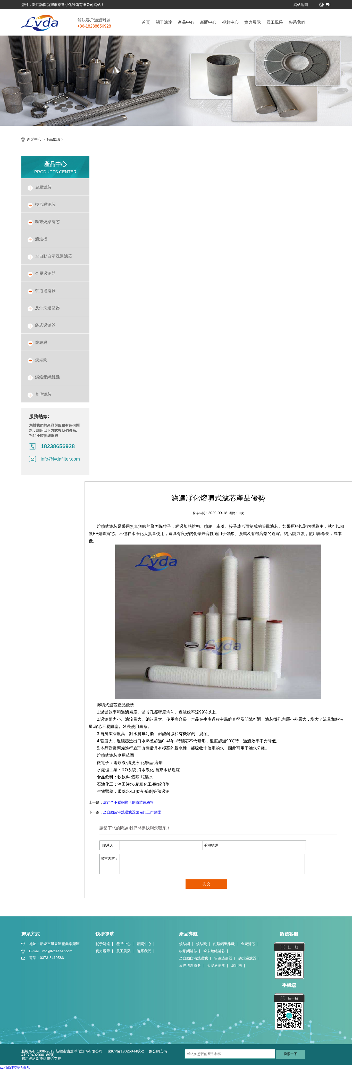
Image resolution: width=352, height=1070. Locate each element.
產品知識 (53, 139)
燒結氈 (201, 944)
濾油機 (236, 965)
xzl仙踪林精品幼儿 (15, 1067)
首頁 (146, 22)
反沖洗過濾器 (190, 965)
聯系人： (109, 845)
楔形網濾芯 (188, 951)
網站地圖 (301, 5)
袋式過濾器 (247, 958)
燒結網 (184, 944)
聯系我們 (297, 22)
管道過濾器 (223, 958)
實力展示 (252, 22)
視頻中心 (230, 22)
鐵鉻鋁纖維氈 (224, 944)
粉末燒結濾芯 (214, 951)
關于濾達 (164, 22)
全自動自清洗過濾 (193, 958)
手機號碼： (213, 845)
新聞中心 (208, 22)
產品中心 (186, 22)
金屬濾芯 (248, 944)
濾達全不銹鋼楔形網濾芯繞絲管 (128, 802)
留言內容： (109, 858)
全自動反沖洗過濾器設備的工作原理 (132, 812)
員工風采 (274, 22)
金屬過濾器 (216, 965)
